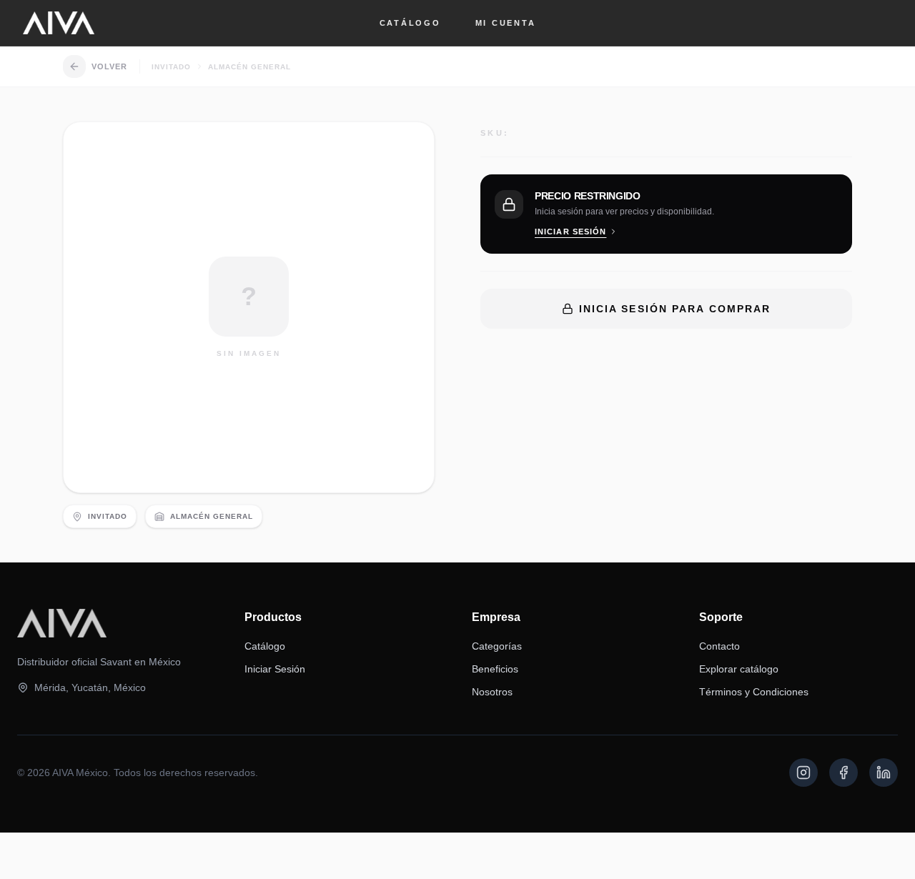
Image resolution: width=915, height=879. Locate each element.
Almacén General (249, 67)
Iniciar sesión (570, 231)
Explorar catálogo (738, 669)
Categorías (497, 646)
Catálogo (410, 23)
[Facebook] (843, 772)
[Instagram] (803, 772)
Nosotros (492, 691)
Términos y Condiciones (753, 691)
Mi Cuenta (505, 23)
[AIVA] (58, 22)
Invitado (171, 67)
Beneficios (495, 669)
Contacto (719, 646)
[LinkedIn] (883, 772)
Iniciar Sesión (274, 669)
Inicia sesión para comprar (675, 308)
